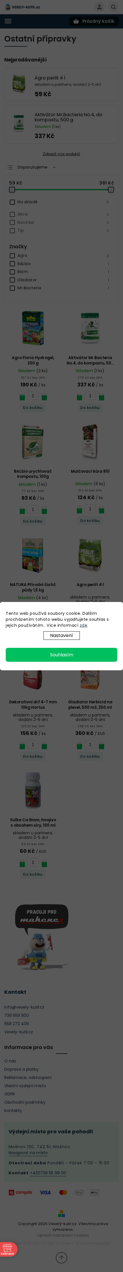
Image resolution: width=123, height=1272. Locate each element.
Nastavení (61, 635)
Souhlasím (61, 655)
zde (84, 625)
